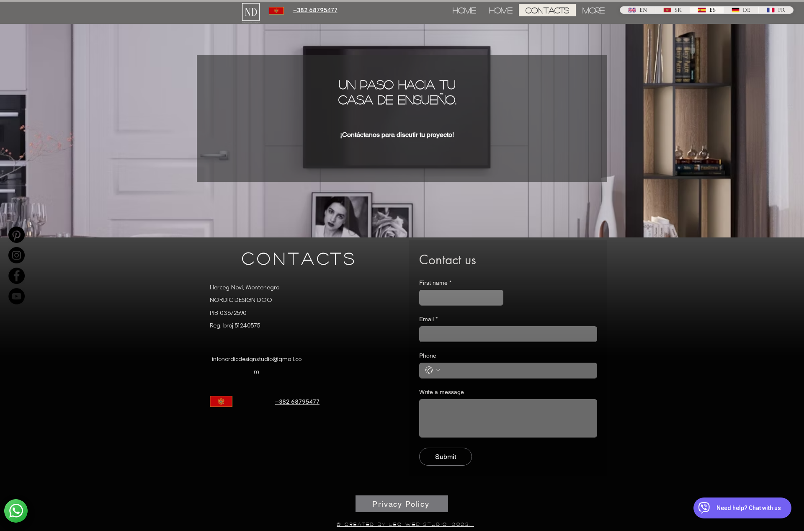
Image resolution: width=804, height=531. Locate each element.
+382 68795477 (297, 402)
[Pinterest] (16, 235)
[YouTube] (16, 296)
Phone (427, 355)
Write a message (441, 392)
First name (435, 282)
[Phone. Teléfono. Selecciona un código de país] (432, 370)
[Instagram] (16, 255)
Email (428, 319)
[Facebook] (16, 276)
